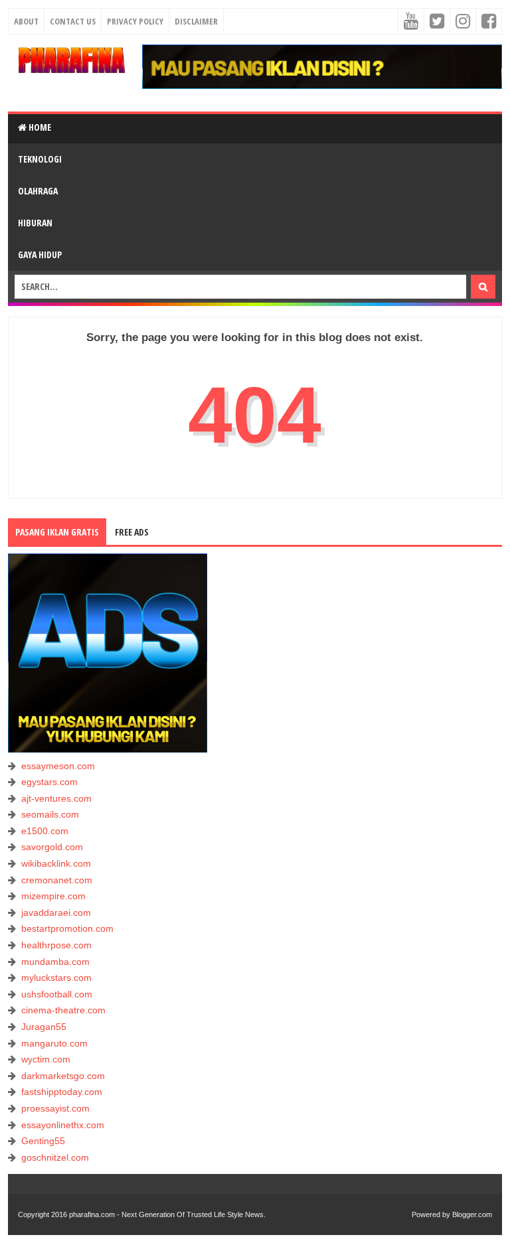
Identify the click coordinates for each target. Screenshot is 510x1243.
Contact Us (73, 21)
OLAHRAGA (38, 190)
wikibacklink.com (56, 863)
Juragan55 (43, 1026)
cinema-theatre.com (63, 1010)
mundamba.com (55, 961)
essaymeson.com (58, 766)
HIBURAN (35, 222)
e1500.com (44, 831)
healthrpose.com (56, 945)
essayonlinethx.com (62, 1125)
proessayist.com (55, 1108)
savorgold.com (52, 846)
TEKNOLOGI (40, 159)
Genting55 (43, 1140)
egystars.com (49, 781)
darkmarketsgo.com (63, 1075)
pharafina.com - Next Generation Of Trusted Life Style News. (167, 1214)
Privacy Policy (135, 21)
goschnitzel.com (55, 1157)
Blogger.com (472, 1214)
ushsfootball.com (56, 994)
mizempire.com (53, 896)
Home (39, 127)
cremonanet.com (56, 880)
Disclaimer (196, 21)
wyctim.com (45, 1059)
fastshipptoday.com (61, 1091)
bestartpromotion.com (67, 928)
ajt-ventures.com (56, 798)
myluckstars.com (56, 977)
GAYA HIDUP (40, 254)
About (26, 21)
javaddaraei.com (56, 912)
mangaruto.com (54, 1043)
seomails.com (50, 814)
